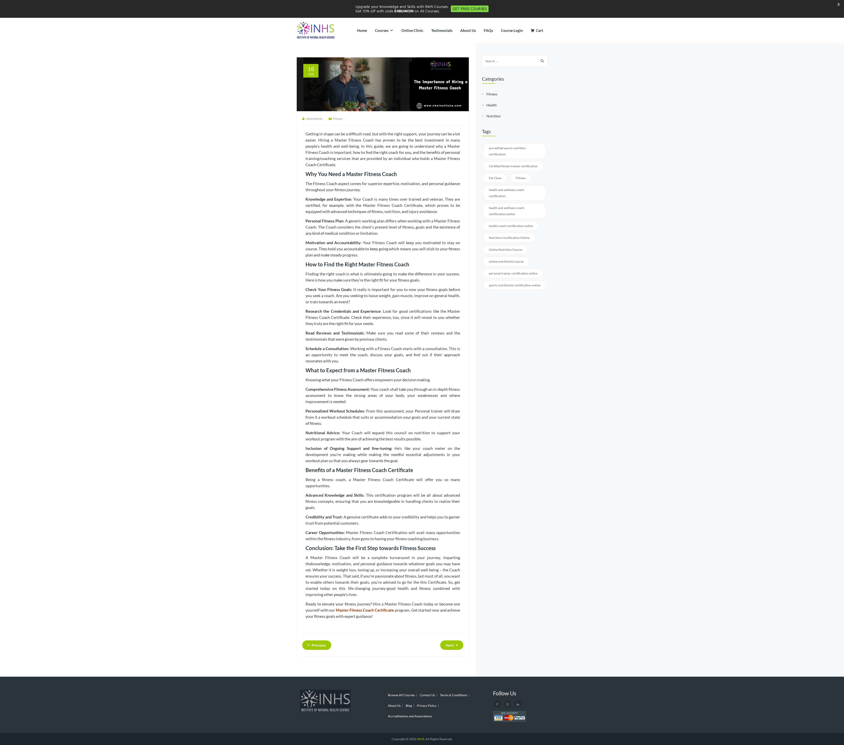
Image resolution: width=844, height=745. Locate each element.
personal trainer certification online (513, 273)
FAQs (488, 30)
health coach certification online (511, 226)
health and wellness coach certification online (506, 211)
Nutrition (493, 116)
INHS (420, 739)
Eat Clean (495, 178)
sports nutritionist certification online (514, 285)
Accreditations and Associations (410, 716)
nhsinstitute (314, 118)
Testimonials (441, 30)
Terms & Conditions (453, 695)
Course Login (512, 30)
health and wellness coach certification (506, 193)
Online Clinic (412, 30)
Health (491, 105)
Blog (409, 705)
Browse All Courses (401, 695)
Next (450, 645)
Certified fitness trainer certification (513, 166)
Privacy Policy (427, 705)
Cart (539, 30)
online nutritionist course (506, 261)
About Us (468, 30)
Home (362, 30)
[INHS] (316, 30)
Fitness (338, 118)
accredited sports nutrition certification (507, 151)
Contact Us (427, 695)
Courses (381, 30)
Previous (319, 645)
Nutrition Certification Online (509, 238)
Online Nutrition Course (505, 249)
